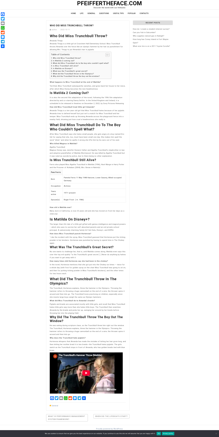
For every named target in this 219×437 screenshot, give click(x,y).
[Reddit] (2, 32)
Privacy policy (168, 433)
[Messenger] (2, 37)
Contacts (144, 13)
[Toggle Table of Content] (106, 55)
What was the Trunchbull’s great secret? (70, 71)
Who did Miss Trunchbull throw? (67, 58)
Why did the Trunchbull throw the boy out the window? (76, 76)
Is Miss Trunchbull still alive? (66, 66)
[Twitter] (2, 18)
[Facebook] (2, 14)
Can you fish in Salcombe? (144, 32)
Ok (159, 433)
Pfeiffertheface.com (109, 3)
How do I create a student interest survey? (151, 29)
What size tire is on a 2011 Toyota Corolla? (151, 46)
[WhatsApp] (2, 28)
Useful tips (118, 13)
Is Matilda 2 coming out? (64, 61)
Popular (132, 13)
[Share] (2, 46)
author (54, 30)
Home (73, 13)
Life (81, 13)
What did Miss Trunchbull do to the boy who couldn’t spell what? (81, 63)
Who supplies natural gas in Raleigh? (148, 36)
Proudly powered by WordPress (109, 429)
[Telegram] (2, 41)
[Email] (2, 23)
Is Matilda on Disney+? (63, 68)
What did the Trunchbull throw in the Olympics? (73, 74)
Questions (104, 13)
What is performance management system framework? (66, 417)
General (91, 13)
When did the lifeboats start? (111, 416)
